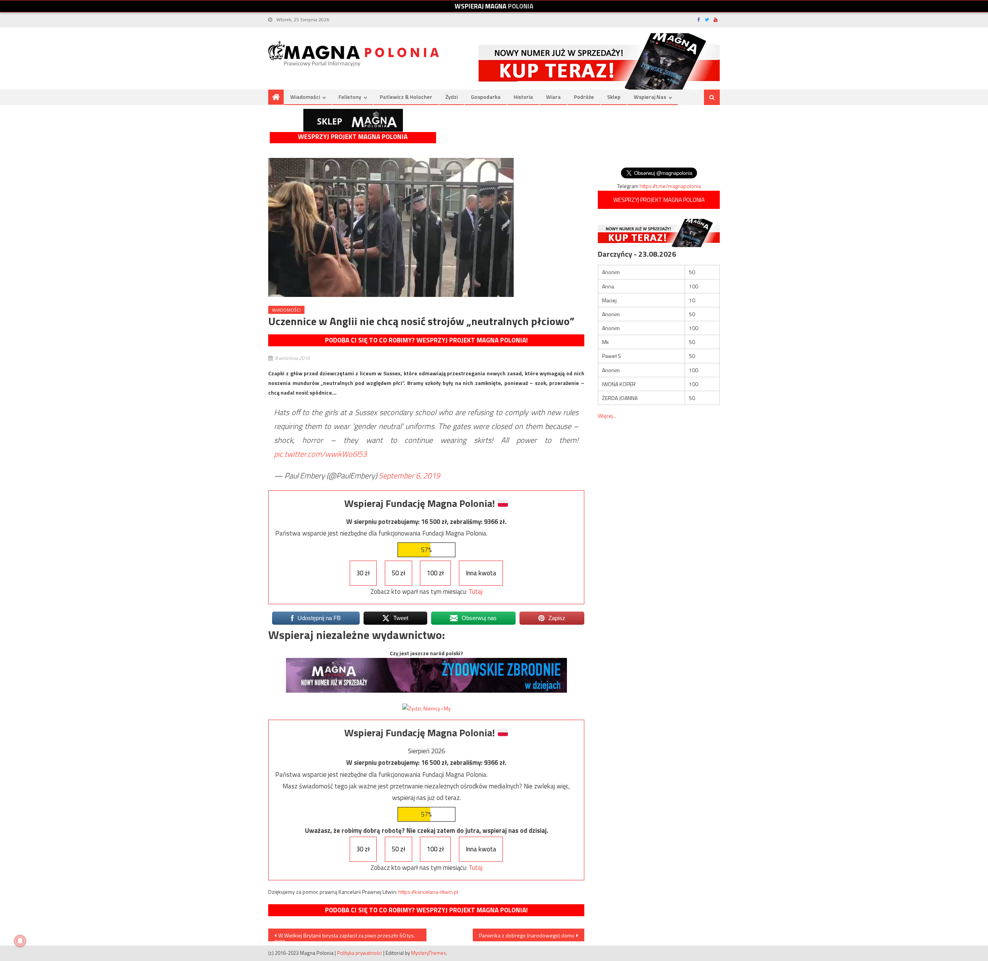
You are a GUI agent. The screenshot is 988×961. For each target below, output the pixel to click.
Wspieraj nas (650, 97)
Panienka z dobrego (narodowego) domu (526, 935)
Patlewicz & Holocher (406, 97)
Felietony (349, 97)
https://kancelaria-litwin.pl (428, 892)
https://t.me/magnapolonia (670, 186)
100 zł (435, 573)
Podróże (584, 97)
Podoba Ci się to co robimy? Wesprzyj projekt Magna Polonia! (426, 340)
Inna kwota (481, 573)
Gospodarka (486, 97)
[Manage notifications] (20, 941)
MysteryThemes (428, 953)
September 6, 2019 (409, 475)
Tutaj (475, 591)
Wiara (553, 97)
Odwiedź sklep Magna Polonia (353, 120)
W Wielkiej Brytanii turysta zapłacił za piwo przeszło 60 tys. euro (344, 936)
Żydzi (451, 97)
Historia (523, 97)
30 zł (363, 573)
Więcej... (607, 416)
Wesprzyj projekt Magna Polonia (353, 137)
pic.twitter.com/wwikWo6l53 (320, 454)
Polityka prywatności (359, 953)
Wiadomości (305, 97)
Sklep (614, 97)
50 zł (398, 573)
